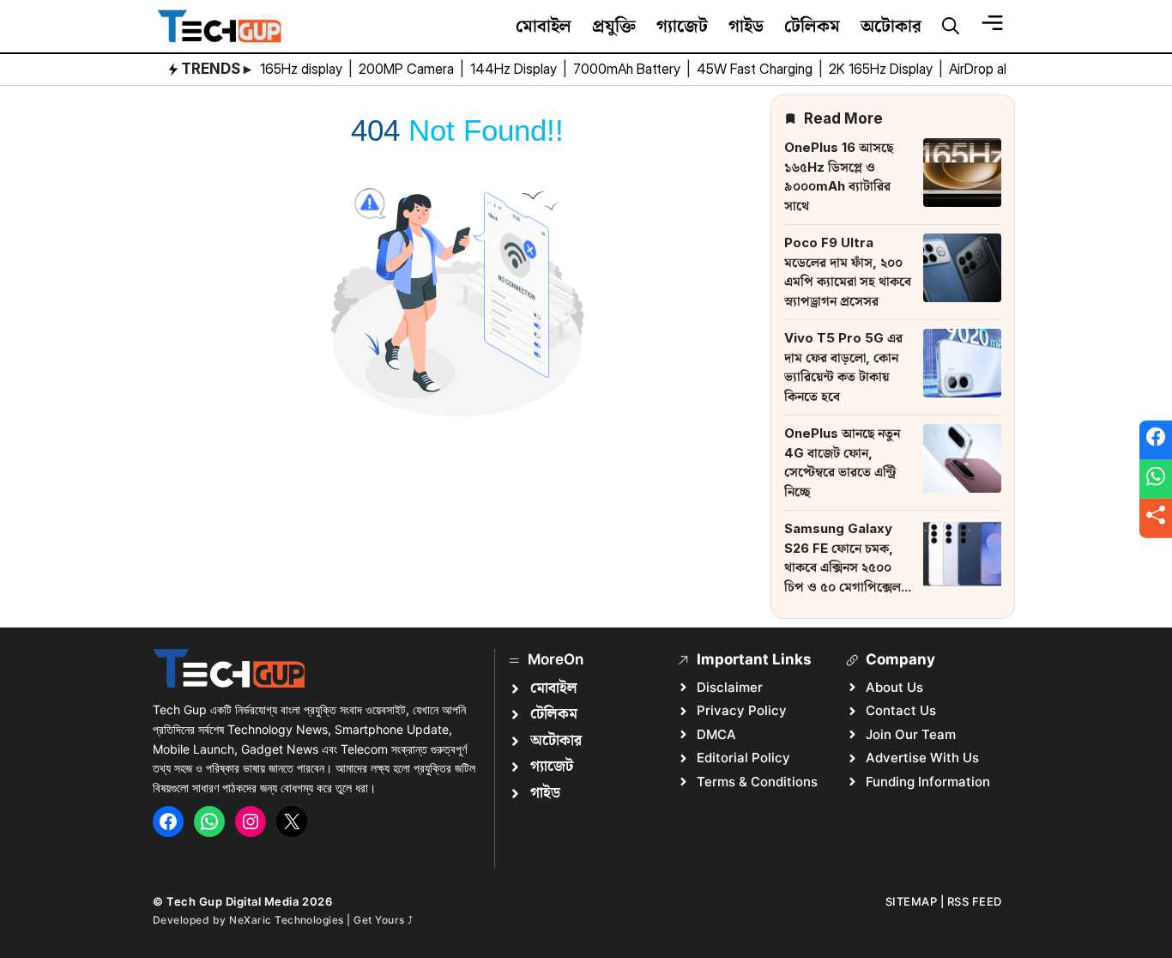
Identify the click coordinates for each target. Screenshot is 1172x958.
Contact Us (901, 710)
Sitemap (911, 901)
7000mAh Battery (628, 68)
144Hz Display (515, 68)
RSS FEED (974, 901)
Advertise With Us (922, 757)
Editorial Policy (743, 757)
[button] (951, 26)
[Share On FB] (1155, 440)
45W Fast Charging (756, 68)
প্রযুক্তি (614, 25)
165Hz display (303, 68)
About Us (894, 687)
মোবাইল (543, 25)
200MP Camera (408, 68)
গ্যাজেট (682, 25)
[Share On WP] (1155, 479)
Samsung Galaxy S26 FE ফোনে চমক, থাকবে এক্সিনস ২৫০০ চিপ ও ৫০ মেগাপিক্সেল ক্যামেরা (842, 567)
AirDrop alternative (1006, 68)
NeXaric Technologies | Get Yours (318, 919)
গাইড (746, 25)
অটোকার (891, 25)
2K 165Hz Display (882, 68)
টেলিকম (812, 25)
